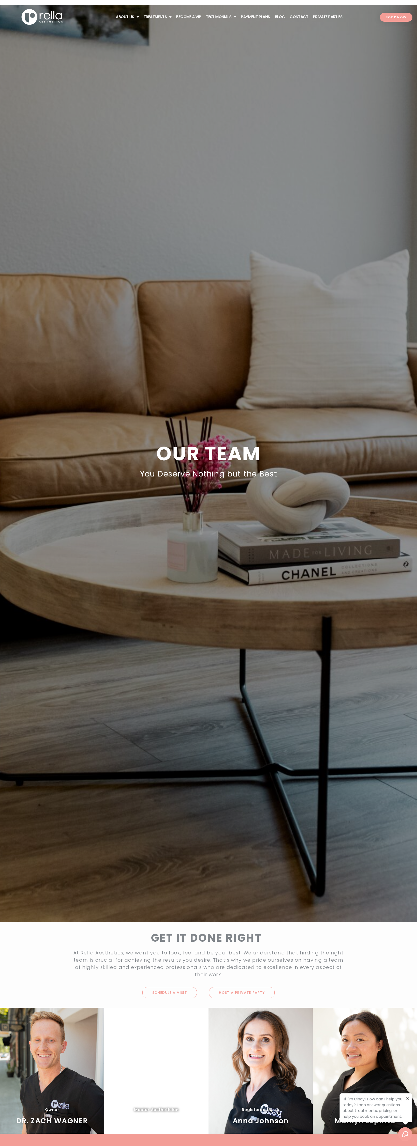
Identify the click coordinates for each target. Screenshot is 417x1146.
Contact (299, 17)
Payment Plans (255, 17)
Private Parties (327, 17)
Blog (280, 17)
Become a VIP (188, 17)
